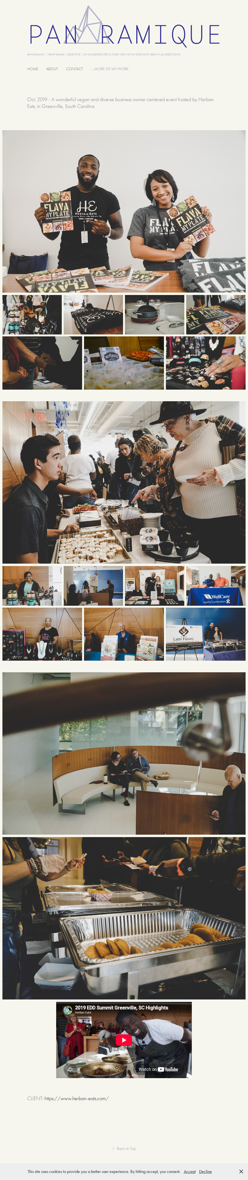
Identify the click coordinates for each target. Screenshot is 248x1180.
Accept (190, 1171)
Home (32, 69)
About (52, 69)
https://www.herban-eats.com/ (77, 1098)
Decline (205, 1171)
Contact (74, 69)
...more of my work (110, 69)
